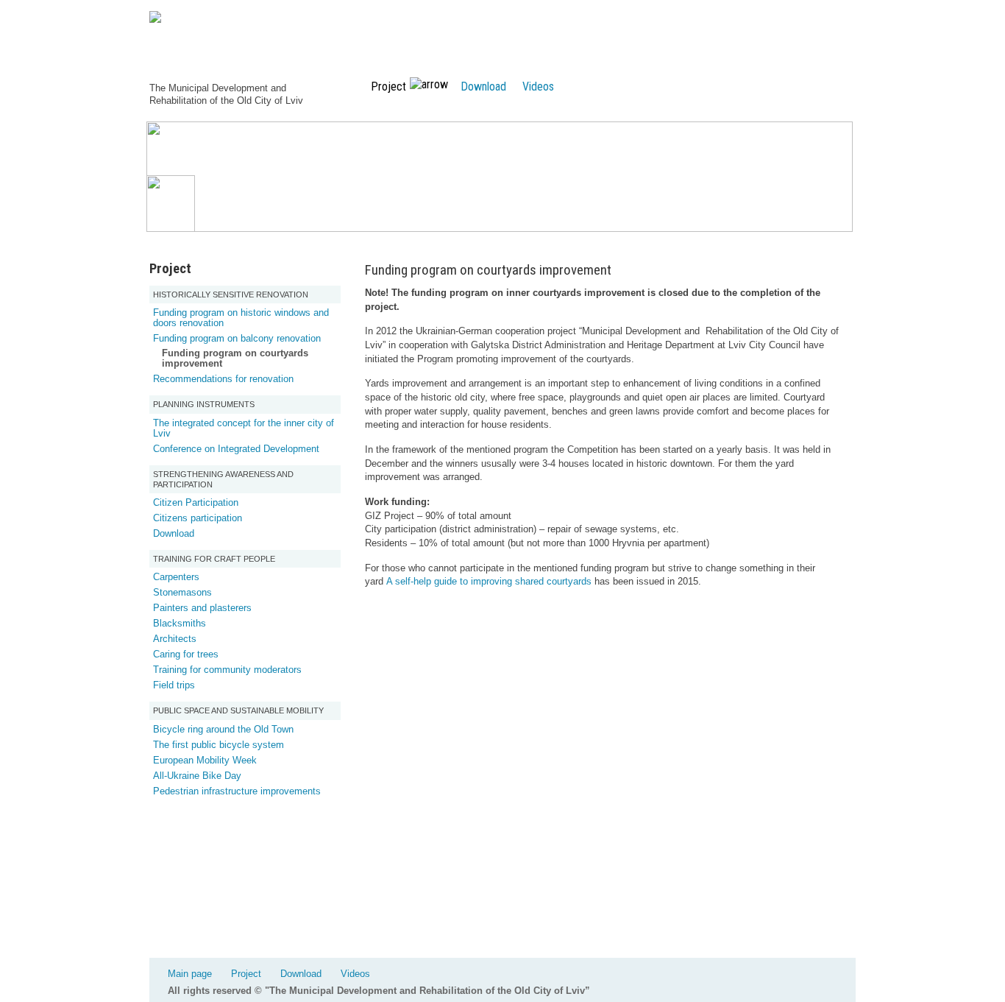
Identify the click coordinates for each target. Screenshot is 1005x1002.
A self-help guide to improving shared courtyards (489, 581)
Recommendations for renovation (223, 378)
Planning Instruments (204, 404)
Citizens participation (197, 517)
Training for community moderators (227, 669)
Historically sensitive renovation (230, 294)
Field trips (174, 685)
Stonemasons (182, 592)
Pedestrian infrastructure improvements (237, 791)
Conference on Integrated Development (236, 448)
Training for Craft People (214, 558)
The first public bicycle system (218, 744)
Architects (174, 638)
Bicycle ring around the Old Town (223, 729)
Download (483, 87)
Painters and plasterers (202, 607)
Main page (190, 973)
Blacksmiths (179, 623)
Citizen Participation (195, 502)
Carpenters (176, 576)
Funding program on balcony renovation (237, 338)
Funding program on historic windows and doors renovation (241, 317)
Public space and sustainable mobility (238, 710)
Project (246, 973)
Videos (538, 87)
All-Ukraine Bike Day (197, 775)
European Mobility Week (205, 760)
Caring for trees (186, 654)
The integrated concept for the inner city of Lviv (243, 428)
